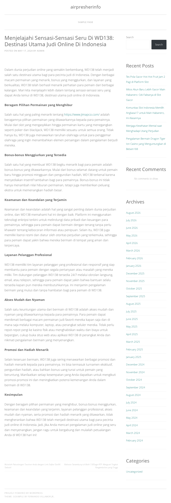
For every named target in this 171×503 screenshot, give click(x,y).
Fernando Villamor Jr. (41, 496)
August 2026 (133, 212)
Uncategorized (134, 471)
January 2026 (133, 265)
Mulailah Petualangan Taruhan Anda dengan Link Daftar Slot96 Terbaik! (32, 466)
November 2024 (135, 372)
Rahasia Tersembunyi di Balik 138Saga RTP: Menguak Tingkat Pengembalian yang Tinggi (91, 466)
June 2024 (132, 410)
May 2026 (131, 235)
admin (40, 50)
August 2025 (133, 303)
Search (130, 37)
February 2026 (134, 258)
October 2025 (134, 288)
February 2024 (134, 440)
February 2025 (134, 349)
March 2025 (133, 341)
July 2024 (131, 402)
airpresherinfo (85, 7)
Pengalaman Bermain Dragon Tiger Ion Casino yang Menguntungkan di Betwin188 (146, 144)
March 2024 (133, 433)
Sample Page (85, 22)
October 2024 (134, 379)
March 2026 (133, 250)
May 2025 (131, 326)
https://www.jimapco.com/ (82, 114)
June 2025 (132, 319)
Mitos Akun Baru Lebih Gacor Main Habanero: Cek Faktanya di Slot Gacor (145, 95)
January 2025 (133, 357)
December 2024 (135, 364)
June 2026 (132, 227)
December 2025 (135, 273)
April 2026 (132, 243)
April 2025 (132, 334)
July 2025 (131, 311)
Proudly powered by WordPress (24, 493)
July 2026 (131, 220)
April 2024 (132, 425)
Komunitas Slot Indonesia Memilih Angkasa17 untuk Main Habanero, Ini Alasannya (145, 113)
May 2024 (131, 417)
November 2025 (135, 281)
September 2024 (135, 387)
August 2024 (133, 395)
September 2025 (135, 296)
